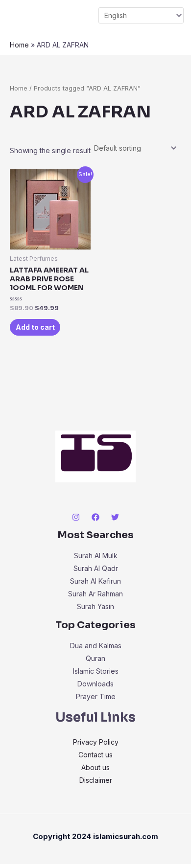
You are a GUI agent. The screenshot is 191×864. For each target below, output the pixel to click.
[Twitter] (115, 517)
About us (95, 767)
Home (19, 45)
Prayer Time (96, 696)
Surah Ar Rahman (95, 594)
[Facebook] (95, 517)
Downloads (95, 684)
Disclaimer (95, 780)
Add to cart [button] (35, 327)
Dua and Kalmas (95, 645)
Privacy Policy (96, 742)
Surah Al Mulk (96, 555)
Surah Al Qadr (95, 568)
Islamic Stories (96, 671)
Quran (95, 658)
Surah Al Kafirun (95, 581)
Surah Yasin (95, 606)
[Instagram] (76, 517)
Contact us (95, 754)
